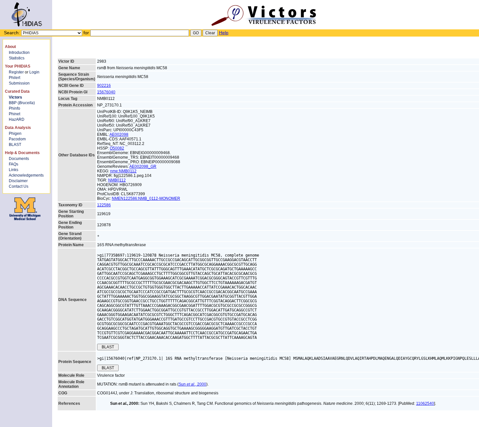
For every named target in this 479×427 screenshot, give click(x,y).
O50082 (117, 148)
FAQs (13, 164)
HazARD (16, 119)
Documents (19, 158)
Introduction (19, 52)
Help (223, 32)
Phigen (15, 133)
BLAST (15, 144)
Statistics (16, 58)
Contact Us (18, 186)
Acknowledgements (26, 175)
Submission (19, 83)
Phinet (14, 114)
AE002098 (118, 134)
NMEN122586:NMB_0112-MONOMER (146, 198)
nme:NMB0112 (123, 171)
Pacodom (17, 139)
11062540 (425, 403)
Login (34, 72)
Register (16, 72)
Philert (14, 77)
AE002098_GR (142, 166)
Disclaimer (18, 181)
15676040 (106, 92)
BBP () (22, 103)
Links (13, 169)
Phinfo (14, 108)
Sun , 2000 (192, 384)
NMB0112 (117, 180)
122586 (104, 205)
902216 (104, 85)
